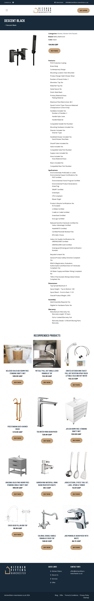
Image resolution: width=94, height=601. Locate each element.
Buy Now (54, 51)
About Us (55, 575)
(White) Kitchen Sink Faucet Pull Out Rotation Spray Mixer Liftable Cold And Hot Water (76, 373)
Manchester (59, 2)
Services (54, 579)
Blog (56, 595)
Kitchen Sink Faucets (70, 34)
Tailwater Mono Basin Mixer (47, 432)
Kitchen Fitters (57, 571)
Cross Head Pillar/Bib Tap (17, 525)
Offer (53, 583)
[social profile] (13, 2)
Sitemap (86, 598)
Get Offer (83, 10)
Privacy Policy (84, 595)
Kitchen (60, 34)
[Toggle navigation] (6, 10)
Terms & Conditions (71, 595)
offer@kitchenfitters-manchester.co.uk (77, 2)
